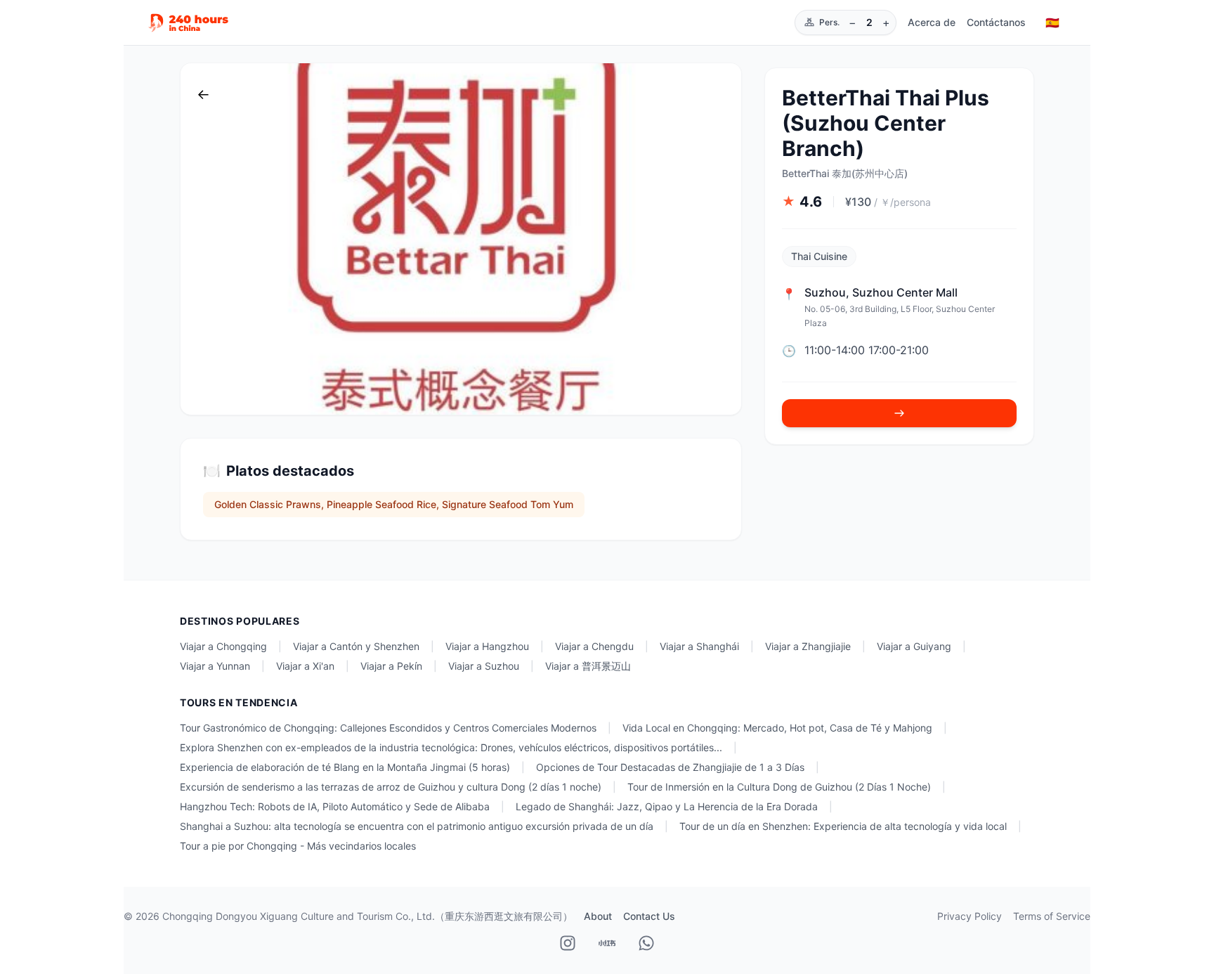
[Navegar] (899, 413)
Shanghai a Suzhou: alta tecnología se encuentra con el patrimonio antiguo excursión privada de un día (416, 826)
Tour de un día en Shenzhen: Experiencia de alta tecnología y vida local (843, 826)
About (598, 916)
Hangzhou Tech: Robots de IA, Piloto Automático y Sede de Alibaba (335, 806)
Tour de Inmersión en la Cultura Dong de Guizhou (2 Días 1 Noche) (779, 787)
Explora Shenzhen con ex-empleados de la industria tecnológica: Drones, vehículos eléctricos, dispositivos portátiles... (451, 747)
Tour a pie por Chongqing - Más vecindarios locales (298, 846)
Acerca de (931, 22)
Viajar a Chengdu (594, 646)
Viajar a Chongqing (223, 646)
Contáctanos (996, 22)
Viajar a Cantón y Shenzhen (356, 646)
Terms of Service (1051, 916)
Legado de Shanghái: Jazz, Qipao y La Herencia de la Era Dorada (667, 806)
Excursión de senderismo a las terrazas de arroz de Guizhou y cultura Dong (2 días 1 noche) (390, 787)
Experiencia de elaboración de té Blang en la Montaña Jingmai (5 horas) (345, 767)
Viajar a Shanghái (699, 646)
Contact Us (649, 916)
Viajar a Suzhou (483, 666)
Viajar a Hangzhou (487, 646)
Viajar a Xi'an (305, 666)
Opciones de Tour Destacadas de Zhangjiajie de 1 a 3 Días (670, 767)
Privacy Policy (969, 916)
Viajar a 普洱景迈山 (588, 666)
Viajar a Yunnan (215, 666)
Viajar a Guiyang (914, 646)
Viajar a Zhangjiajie (808, 646)
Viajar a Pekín (391, 666)
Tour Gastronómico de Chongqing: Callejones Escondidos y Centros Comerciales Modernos (388, 728)
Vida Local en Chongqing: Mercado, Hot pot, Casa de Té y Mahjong (777, 728)
